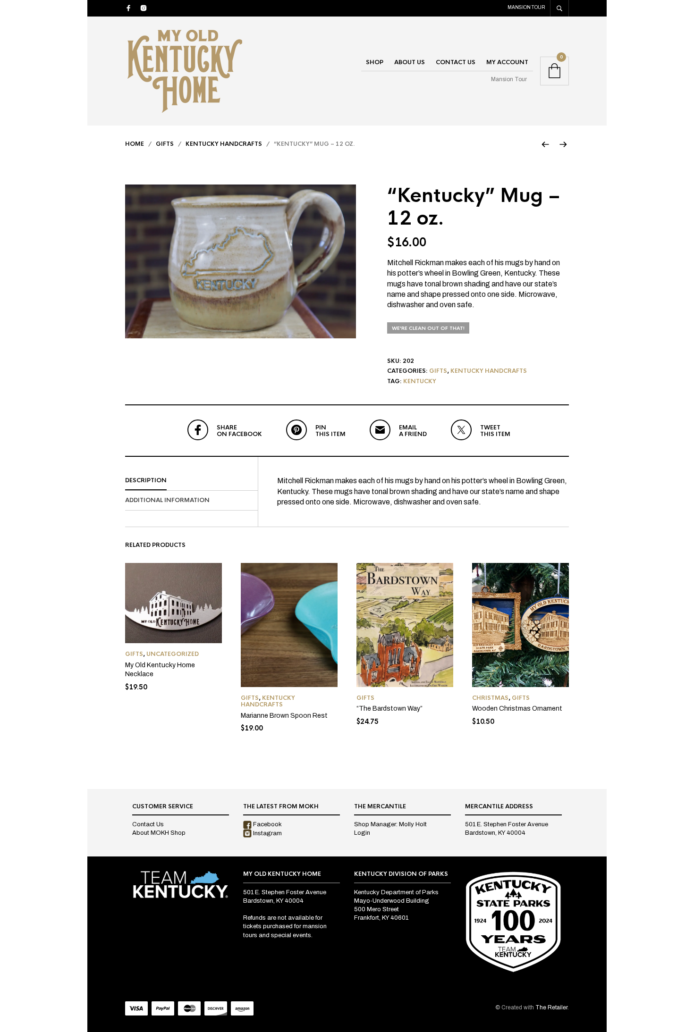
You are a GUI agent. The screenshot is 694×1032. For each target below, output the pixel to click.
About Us (409, 62)
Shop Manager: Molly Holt (390, 824)
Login (362, 833)
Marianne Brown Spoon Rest (284, 715)
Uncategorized (172, 654)
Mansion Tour (526, 7)
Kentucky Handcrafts (224, 144)
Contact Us (455, 62)
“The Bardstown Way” (389, 708)
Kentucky (419, 381)
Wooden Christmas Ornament (517, 708)
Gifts (165, 144)
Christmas (490, 698)
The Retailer (551, 1007)
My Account (507, 62)
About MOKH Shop (159, 833)
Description (146, 480)
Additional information (167, 500)
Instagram (267, 833)
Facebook (267, 824)
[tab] (191, 481)
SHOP (374, 62)
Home (134, 144)
